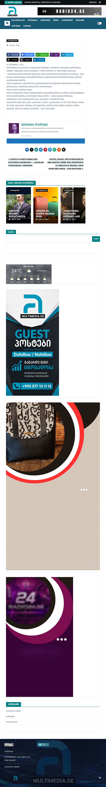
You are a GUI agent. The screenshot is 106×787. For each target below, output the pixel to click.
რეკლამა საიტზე (13, 711)
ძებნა (11, 232)
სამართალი (67, 20)
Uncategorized (12, 40)
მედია (56, 20)
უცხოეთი (80, 20)
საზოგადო (45, 20)
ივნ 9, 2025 (15, 219)
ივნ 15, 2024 (71, 219)
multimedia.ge (26, 135)
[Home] (7, 23)
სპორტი (27, 26)
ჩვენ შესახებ (11, 722)
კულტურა (15, 26)
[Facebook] (9, 141)
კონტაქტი (10, 716)
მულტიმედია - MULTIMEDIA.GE (17, 757)
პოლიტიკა (32, 20)
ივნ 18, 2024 (44, 219)
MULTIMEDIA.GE (18, 20)
